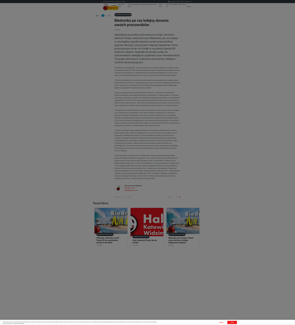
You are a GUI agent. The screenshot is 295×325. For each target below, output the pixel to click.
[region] (147, 322)
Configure (221, 322)
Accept (232, 322)
